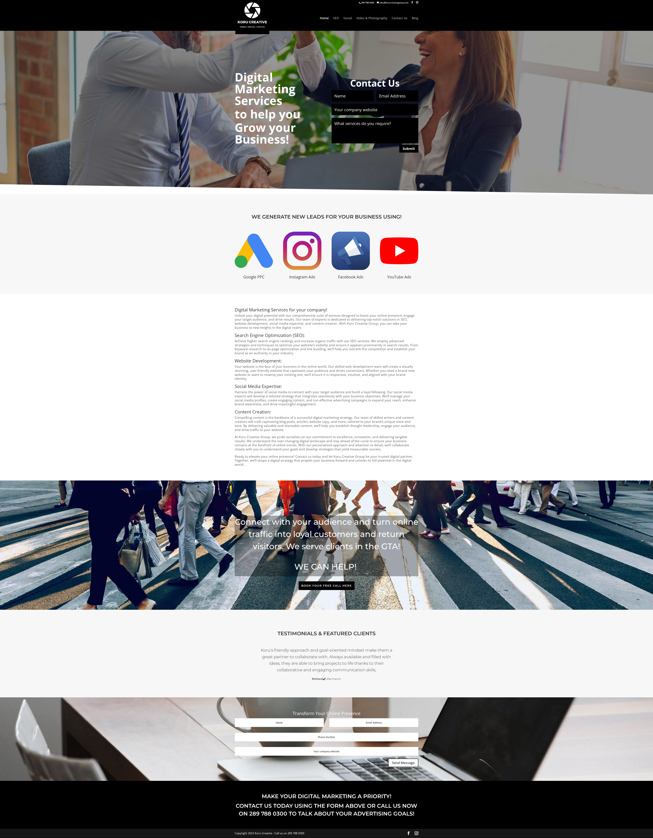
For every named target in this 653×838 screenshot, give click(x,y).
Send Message (403, 762)
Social (347, 18)
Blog (415, 18)
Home (324, 18)
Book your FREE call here (326, 585)
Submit (409, 148)
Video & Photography (371, 18)
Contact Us (399, 18)
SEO (336, 18)
